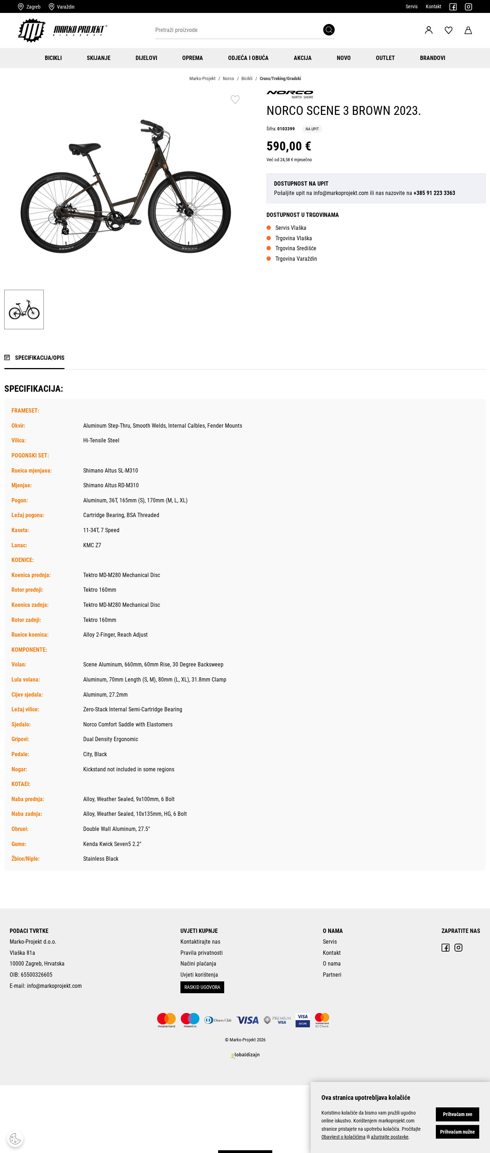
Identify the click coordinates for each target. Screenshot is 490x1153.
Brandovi (432, 58)
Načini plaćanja (198, 963)
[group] (124, 186)
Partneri (332, 974)
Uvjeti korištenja (199, 974)
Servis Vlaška (290, 227)
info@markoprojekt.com (341, 193)
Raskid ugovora (202, 987)
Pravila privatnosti (201, 952)
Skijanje (98, 58)
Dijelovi (146, 58)
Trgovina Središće (295, 248)
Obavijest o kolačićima (343, 1137)
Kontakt (433, 6)
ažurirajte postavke (390, 1137)
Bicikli (53, 58)
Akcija (303, 58)
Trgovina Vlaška (293, 238)
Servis (412, 6)
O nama (332, 963)
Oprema (192, 58)
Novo (344, 58)
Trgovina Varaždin (296, 258)
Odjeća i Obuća (248, 58)
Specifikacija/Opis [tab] (40, 357)
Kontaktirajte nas (200, 941)
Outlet (385, 58)
